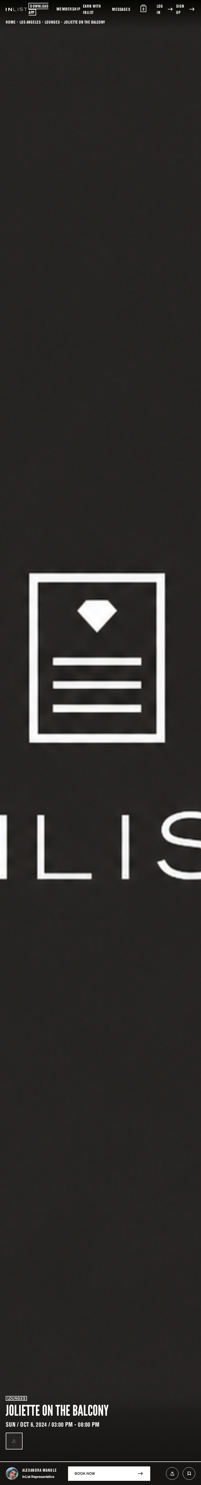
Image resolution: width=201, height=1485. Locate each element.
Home (10, 22)
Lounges (52, 22)
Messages (121, 9)
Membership (68, 9)
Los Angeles (30, 22)
